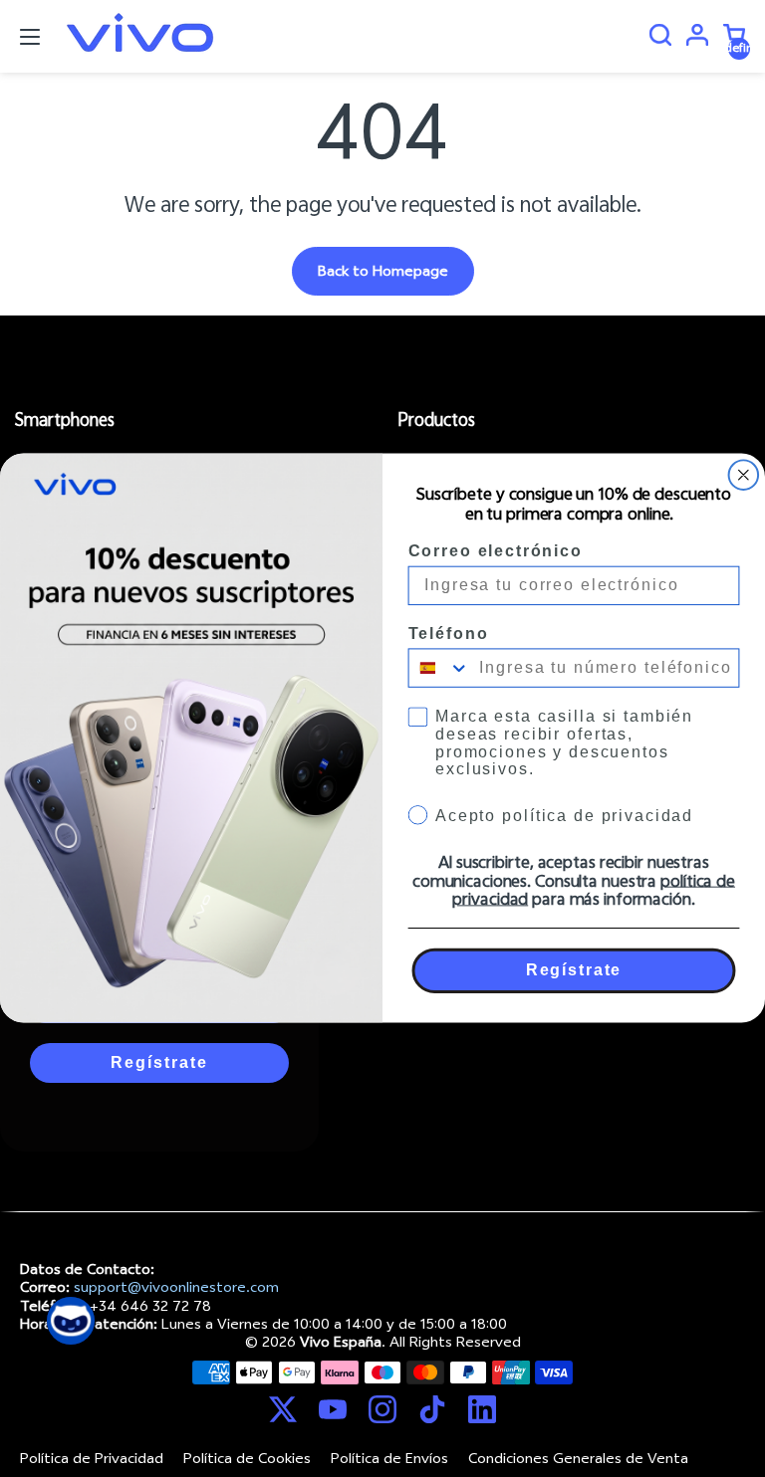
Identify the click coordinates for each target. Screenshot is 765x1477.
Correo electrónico (495, 550)
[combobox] (439, 668)
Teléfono (448, 633)
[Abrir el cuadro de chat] (71, 1321)
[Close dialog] (744, 476)
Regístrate (574, 969)
